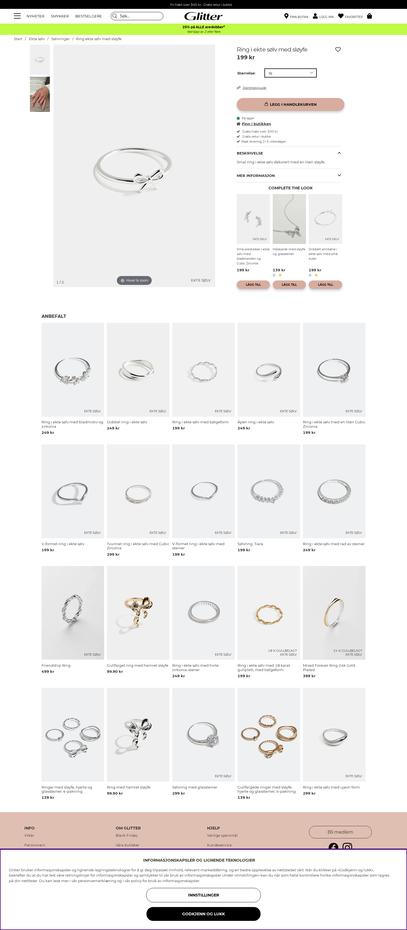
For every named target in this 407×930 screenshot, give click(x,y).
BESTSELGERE (88, 16)
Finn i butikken (256, 124)
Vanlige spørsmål (222, 836)
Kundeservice (219, 845)
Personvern (34, 845)
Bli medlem (340, 832)
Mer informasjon (256, 175)
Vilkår (29, 836)
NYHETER (35, 16)
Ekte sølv (37, 39)
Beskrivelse (250, 153)
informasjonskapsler (181, 881)
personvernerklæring (97, 881)
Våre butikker (128, 845)
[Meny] (18, 16)
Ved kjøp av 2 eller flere (203, 32)
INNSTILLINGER (203, 895)
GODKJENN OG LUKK (203, 913)
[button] (325, 16)
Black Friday (127, 836)
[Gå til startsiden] (203, 16)
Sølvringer (60, 39)
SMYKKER (60, 16)
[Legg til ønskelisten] (338, 49)
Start (18, 39)
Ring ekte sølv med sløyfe (99, 39)
